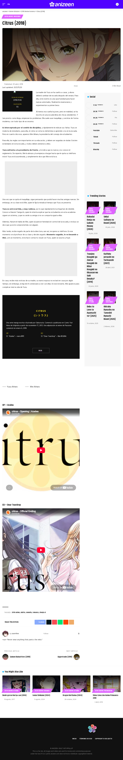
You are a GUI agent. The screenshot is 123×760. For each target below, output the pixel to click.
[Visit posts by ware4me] (5, 634)
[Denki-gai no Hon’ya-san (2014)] (16, 683)
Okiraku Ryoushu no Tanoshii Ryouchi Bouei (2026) (110, 313)
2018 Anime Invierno (12, 16)
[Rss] (79, 634)
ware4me (15, 633)
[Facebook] (54, 634)
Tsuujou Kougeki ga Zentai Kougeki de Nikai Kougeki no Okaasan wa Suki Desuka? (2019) (92, 268)
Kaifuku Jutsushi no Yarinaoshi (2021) (109, 258)
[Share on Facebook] (80, 86)
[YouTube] (60, 634)
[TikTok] (69, 634)
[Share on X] (84, 86)
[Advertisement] (41, 178)
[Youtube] (101, 130)
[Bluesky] (76, 634)
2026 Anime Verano (92, 211)
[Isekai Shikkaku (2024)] (46, 683)
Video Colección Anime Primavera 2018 (105, 697)
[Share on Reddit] (95, 86)
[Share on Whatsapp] (91, 86)
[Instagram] (63, 634)
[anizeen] (61, 4)
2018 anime (16, 612)
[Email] (99, 86)
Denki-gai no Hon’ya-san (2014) (14, 695)
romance (36, 612)
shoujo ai (42, 612)
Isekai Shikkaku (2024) (41, 695)
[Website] (51, 634)
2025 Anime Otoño (91, 300)
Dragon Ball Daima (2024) (72, 695)
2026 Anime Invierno (109, 300)
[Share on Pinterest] (87, 86)
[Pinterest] (66, 634)
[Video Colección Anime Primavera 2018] (107, 683)
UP (72, 748)
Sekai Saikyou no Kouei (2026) (110, 220)
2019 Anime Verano (92, 248)
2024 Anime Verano (42, 690)
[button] (4, 4)
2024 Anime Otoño (72, 690)
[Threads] (73, 634)
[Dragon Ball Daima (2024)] (76, 683)
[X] (57, 634)
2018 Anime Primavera (103, 690)
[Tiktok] (101, 137)
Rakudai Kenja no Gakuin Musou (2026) (91, 223)
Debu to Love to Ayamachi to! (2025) (91, 311)
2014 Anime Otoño (11, 690)
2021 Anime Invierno (109, 248)
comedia (29, 612)
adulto (23, 612)
